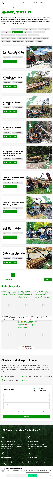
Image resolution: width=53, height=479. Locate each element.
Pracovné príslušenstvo (33, 35)
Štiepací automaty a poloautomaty (40, 38)
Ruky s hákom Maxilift (21, 35)
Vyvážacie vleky (33, 29)
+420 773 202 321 (38, 376)
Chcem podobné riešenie (10, 61)
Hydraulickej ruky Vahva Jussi (8, 35)
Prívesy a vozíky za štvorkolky (24, 38)
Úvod (2, 7)
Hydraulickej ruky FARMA (39, 32)
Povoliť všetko (32, 476)
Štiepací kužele (39, 41)
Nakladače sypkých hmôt (44, 29)
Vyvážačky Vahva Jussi (17, 32)
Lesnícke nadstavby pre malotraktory (19, 29)
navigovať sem (25, 380)
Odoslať (26, 417)
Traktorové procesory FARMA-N (9, 38)
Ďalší (46, 279)
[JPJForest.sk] (3, 3)
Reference (8, 7)
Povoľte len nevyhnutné (20, 476)
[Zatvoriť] (51, 476)
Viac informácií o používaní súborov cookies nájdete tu (37, 472)
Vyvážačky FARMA (6, 32)
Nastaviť (9, 476)
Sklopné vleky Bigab (6, 41)
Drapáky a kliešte (29, 41)
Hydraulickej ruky (28, 32)
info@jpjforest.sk (9, 376)
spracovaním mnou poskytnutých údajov (36, 412)
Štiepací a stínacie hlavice (18, 41)
